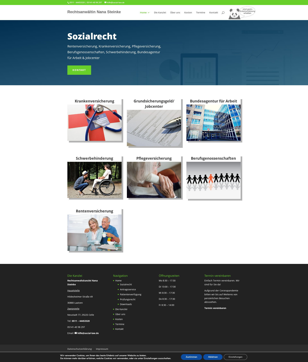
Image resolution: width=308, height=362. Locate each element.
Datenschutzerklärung (79, 348)
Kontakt (213, 12)
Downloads (126, 304)
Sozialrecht (126, 284)
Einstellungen (235, 356)
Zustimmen (191, 356)
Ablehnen (213, 356)
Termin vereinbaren (215, 308)
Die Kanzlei (160, 12)
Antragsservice (128, 289)
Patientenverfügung (130, 294)
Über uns (175, 12)
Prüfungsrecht (127, 299)
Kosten (188, 12)
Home (143, 12)
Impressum (102, 348)
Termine (200, 12)
